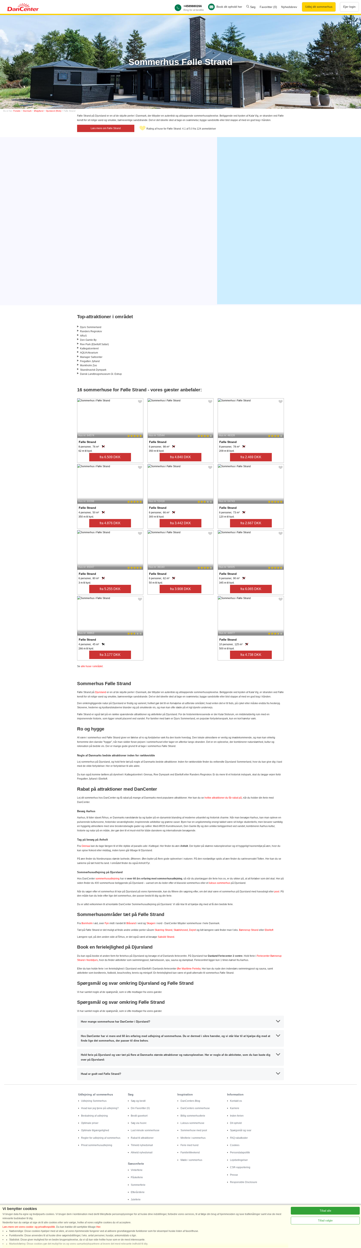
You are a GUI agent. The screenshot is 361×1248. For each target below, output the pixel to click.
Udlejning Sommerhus (94, 1100)
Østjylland (38, 111)
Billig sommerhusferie (192, 1115)
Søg (252, 7)
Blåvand (131, 923)
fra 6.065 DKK (250, 589)
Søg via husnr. (139, 1123)
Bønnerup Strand (248, 930)
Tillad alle (325, 1210)
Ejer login (349, 6)
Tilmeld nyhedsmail (142, 1145)
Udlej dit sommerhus (318, 6)
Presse (234, 1174)
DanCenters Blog (190, 1100)
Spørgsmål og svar (240, 1130)
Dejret (193, 930)
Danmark (27, 111)
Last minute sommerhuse (145, 1130)
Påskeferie (137, 1177)
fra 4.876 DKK (110, 523)
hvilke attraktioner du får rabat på (223, 797)
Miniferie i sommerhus (193, 1137)
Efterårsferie (138, 1192)
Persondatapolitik (240, 1152)
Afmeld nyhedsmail (142, 1152)
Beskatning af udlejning (94, 1115)
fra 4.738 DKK (250, 654)
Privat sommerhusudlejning (96, 1145)
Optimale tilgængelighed (95, 1130)
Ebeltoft (269, 930)
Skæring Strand (163, 930)
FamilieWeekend (190, 1152)
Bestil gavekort (139, 1115)
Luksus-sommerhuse (192, 1123)
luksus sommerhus (219, 883)
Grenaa (85, 846)
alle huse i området (92, 666)
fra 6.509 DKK (110, 457)
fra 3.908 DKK (180, 589)
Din (140, 1108)
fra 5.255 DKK (110, 589)
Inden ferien (237, 1115)
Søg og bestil (138, 1100)
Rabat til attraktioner (142, 1137)
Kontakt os (236, 1100)
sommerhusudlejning (107, 878)
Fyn (107, 923)
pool (276, 891)
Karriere (234, 1108)
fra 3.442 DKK (180, 523)
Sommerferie (138, 1184)
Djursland (100, 692)
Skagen (150, 923)
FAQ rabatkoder (239, 1137)
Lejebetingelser (239, 1160)
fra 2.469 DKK (250, 457)
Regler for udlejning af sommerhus (100, 1137)
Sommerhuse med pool (193, 1130)
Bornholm (87, 923)
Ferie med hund (189, 1145)
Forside (16, 111)
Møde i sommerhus (191, 1160)
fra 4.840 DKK (180, 457)
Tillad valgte (325, 1220)
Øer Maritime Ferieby (189, 968)
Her (98, 1226)
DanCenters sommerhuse (195, 1108)
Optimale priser (89, 1123)
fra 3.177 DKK (110, 654)
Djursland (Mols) (53, 111)
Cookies (234, 1145)
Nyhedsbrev (289, 7)
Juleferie (136, 1199)
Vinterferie (136, 1170)
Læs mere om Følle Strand (106, 128)
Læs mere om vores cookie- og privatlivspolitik (29, 1226)
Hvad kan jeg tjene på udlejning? (100, 1108)
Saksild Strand (166, 936)
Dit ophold (236, 1123)
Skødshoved (181, 930)
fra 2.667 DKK (250, 523)
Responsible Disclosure (243, 1182)
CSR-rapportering (240, 1167)
